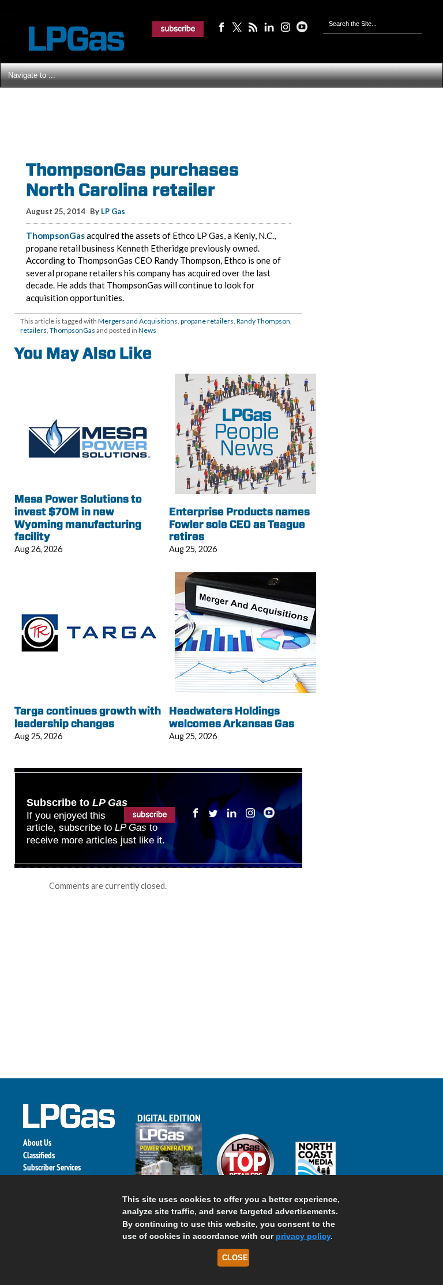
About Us (37, 1142)
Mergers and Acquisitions (138, 321)
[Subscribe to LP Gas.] (178, 28)
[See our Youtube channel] (302, 26)
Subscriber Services (52, 1167)
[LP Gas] (66, 39)
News (147, 330)
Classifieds (39, 1155)
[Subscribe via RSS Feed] (253, 26)
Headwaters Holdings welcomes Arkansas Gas (231, 717)
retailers (33, 330)
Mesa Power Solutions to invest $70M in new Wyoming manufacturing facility (78, 517)
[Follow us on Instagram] (285, 26)
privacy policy (303, 1236)
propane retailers (207, 321)
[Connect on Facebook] (221, 26)
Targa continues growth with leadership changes (87, 717)
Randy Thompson (263, 321)
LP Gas (113, 211)
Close (235, 1257)
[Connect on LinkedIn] (269, 26)
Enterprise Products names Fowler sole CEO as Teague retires (239, 523)
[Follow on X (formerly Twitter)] (237, 26)
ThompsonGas (55, 235)
